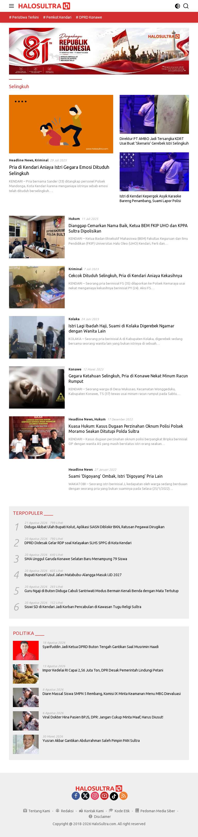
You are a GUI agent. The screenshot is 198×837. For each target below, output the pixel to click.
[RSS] (123, 796)
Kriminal (41, 160)
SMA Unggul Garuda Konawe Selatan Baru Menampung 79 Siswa (75, 559)
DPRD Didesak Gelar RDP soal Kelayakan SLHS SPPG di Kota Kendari (77, 543)
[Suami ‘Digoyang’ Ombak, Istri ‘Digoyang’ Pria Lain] (37, 479)
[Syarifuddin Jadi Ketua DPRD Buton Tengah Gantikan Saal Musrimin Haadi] (26, 650)
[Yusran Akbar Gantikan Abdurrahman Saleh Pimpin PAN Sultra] (26, 744)
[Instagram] (95, 796)
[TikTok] (114, 796)
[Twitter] (85, 796)
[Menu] (12, 6)
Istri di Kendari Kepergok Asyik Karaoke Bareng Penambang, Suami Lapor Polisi (150, 198)
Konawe (75, 369)
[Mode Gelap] (177, 6)
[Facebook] (76, 796)
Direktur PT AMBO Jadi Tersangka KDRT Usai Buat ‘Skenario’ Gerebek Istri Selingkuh (154, 141)
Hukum (74, 218)
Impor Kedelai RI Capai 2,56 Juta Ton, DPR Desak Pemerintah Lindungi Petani (103, 670)
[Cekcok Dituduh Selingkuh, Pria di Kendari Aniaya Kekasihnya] (37, 287)
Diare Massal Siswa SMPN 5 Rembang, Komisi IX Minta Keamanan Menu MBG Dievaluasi (112, 694)
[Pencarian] (186, 6)
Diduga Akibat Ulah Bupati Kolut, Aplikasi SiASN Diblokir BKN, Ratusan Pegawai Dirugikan (94, 527)
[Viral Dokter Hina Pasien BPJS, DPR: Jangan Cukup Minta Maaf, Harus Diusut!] (26, 721)
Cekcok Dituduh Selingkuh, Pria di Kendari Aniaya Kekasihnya (125, 275)
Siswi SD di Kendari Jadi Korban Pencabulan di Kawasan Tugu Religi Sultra (82, 607)
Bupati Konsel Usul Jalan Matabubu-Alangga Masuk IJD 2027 (73, 575)
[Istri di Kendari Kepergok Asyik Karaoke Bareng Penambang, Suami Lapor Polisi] (154, 171)
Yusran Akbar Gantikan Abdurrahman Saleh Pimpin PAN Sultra (91, 741)
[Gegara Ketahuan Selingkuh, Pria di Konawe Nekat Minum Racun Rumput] (37, 387)
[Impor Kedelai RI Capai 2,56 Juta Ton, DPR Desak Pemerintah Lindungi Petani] (26, 674)
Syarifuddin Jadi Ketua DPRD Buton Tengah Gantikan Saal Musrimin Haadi (101, 647)
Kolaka (74, 319)
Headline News (21, 160)
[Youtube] (104, 796)
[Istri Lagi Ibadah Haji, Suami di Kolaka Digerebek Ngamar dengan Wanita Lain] (37, 337)
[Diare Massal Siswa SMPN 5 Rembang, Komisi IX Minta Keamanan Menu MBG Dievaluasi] (26, 697)
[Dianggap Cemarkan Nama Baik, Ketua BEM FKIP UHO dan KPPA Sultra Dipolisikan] (37, 237)
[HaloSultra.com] (43, 6)
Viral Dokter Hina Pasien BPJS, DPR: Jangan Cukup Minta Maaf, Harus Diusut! (103, 717)
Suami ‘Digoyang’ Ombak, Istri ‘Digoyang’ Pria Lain (116, 476)
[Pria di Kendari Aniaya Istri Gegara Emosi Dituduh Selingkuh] (61, 124)
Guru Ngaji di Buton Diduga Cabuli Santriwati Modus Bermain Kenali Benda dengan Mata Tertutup (101, 591)
